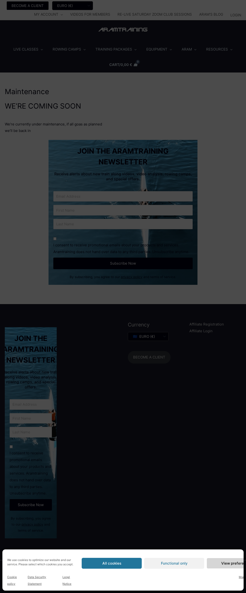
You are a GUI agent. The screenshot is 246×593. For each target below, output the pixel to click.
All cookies (111, 563)
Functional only (174, 563)
